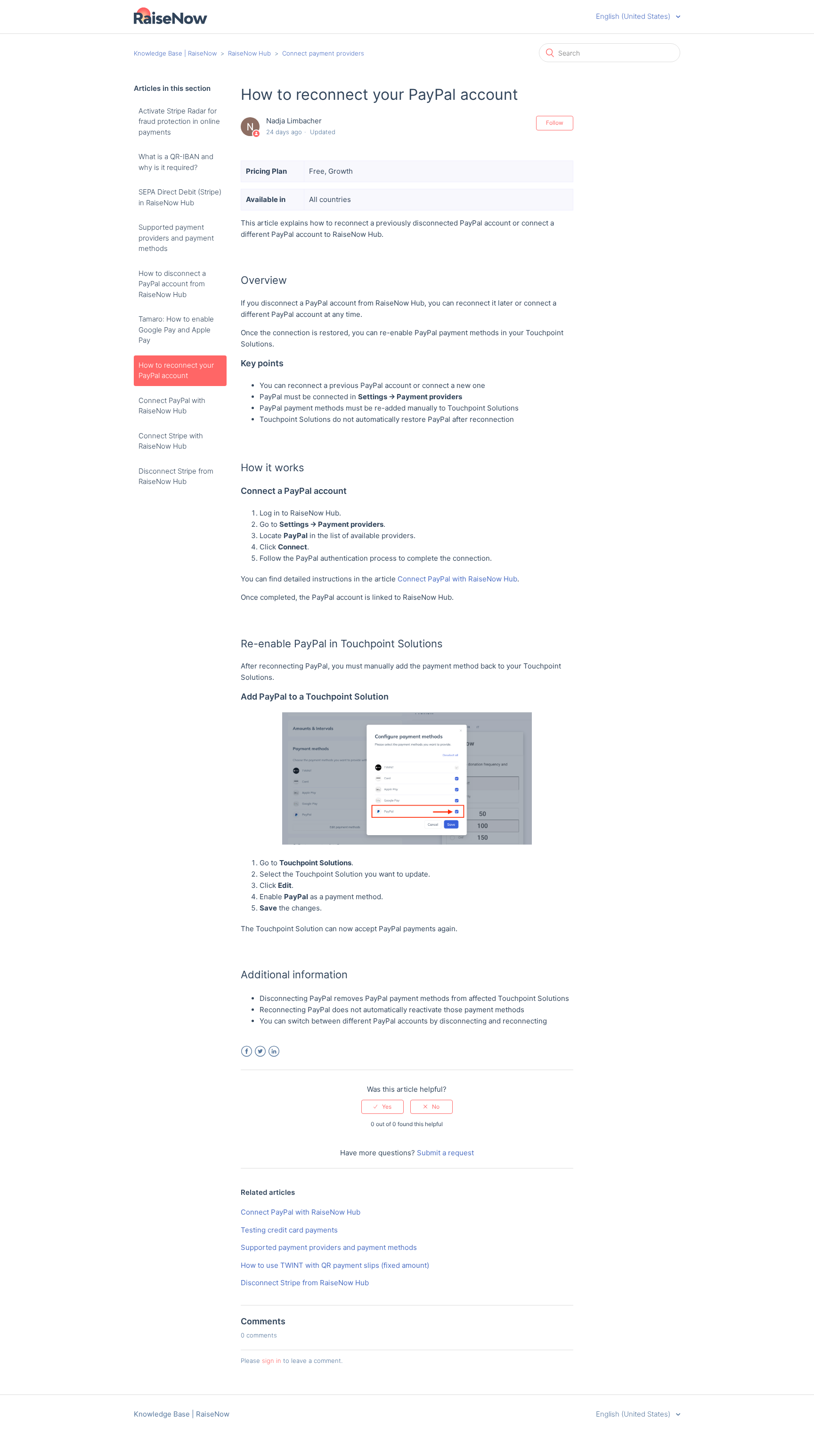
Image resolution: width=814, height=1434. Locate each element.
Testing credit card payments (289, 1229)
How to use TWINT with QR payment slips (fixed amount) (335, 1265)
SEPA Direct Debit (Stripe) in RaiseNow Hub (179, 197)
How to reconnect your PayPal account (176, 370)
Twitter (260, 1051)
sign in (271, 1360)
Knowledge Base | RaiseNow (175, 53)
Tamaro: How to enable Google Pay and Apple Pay (176, 329)
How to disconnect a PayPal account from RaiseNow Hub (172, 284)
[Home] (170, 21)
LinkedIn (274, 1051)
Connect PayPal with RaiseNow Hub (171, 406)
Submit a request (445, 1152)
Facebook (246, 1051)
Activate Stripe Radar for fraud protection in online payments (179, 121)
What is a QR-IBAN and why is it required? (175, 162)
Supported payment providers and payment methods (176, 238)
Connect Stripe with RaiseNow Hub (170, 441)
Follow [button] (554, 122)
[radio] (382, 1107)
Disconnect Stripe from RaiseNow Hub (175, 476)
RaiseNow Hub (249, 53)
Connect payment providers (323, 53)
